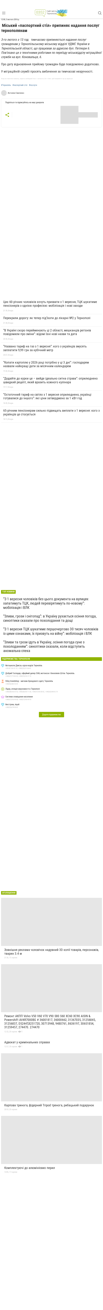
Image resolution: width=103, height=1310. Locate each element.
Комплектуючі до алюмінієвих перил (29, 1168)
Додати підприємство (51, 714)
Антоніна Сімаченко (16, 93)
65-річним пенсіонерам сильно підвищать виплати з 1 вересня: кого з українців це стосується (51, 412)
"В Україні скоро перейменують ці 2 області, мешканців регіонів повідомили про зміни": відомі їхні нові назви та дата (47, 332)
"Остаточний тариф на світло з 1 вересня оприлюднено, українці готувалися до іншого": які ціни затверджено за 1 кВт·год (47, 396)
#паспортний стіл (19, 85)
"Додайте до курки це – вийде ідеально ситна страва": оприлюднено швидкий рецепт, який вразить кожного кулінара (50, 380)
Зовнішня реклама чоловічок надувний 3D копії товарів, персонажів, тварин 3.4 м (51, 951)
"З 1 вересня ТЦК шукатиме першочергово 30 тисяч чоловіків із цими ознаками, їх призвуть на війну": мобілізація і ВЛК (50, 631)
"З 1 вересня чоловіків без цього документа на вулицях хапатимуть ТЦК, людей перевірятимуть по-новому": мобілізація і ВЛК (45, 603)
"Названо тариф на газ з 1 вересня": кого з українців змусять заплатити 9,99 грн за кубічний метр (45, 348)
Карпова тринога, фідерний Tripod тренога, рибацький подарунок (49, 1105)
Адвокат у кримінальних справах (27, 1042)
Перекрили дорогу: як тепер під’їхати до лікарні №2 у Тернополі (46, 318)
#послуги (33, 85)
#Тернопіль (6, 85)
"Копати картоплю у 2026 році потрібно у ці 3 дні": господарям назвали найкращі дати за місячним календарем (46, 364)
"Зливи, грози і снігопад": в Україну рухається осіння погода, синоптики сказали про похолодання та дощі (50, 618)
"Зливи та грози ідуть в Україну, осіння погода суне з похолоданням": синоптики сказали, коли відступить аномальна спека (44, 646)
